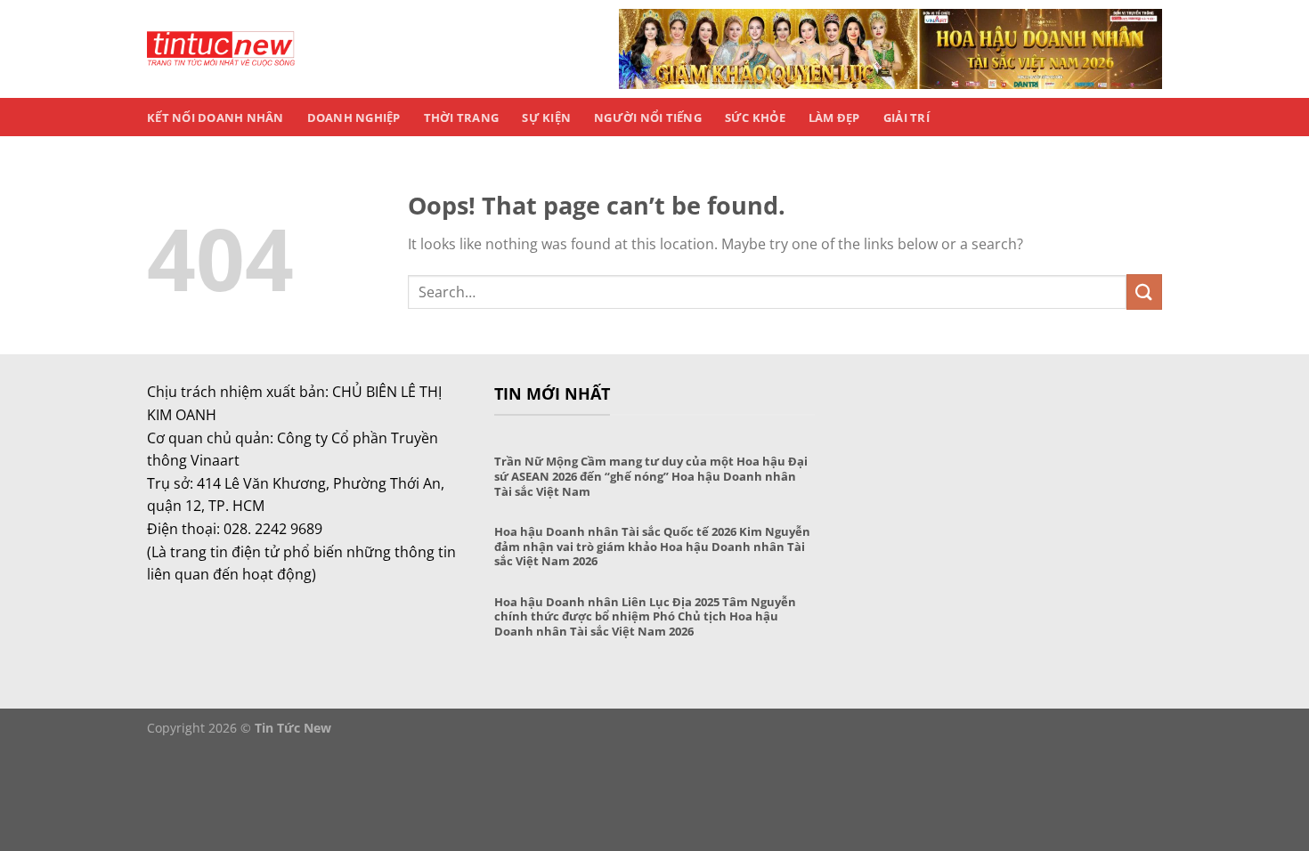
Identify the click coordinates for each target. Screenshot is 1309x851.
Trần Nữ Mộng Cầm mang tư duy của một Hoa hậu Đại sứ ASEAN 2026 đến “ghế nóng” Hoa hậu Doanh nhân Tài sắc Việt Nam (651, 476)
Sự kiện (546, 117)
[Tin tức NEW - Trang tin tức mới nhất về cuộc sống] (221, 49)
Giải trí (906, 117)
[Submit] (1144, 291)
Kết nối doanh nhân (215, 117)
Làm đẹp (834, 117)
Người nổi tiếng (648, 117)
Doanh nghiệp (354, 117)
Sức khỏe (755, 117)
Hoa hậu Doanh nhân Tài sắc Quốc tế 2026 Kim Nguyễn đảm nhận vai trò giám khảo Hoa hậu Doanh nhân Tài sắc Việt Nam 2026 (652, 546)
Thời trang (462, 117)
